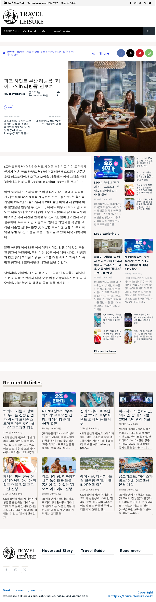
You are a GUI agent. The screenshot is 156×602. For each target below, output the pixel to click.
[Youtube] (149, 3)
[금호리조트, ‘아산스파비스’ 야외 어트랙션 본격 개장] (136, 465)
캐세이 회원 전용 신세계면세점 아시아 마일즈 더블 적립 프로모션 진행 (144, 190)
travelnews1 (17, 93)
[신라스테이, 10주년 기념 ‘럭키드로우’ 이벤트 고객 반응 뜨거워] (129, 162)
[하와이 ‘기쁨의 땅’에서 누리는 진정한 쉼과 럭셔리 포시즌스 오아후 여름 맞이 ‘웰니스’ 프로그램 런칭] (108, 246)
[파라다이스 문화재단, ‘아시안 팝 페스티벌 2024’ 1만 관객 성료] (129, 176)
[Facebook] (130, 3)
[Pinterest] (140, 53)
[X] (140, 3)
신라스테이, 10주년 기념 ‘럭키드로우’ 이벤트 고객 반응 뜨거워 (144, 162)
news (20, 51)
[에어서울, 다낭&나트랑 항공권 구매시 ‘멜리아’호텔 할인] (97, 465)
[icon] (4, 53)
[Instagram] (135, 3)
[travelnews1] (4, 94)
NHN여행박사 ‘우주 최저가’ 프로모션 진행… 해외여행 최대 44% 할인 (57, 417)
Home (11, 51)
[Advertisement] (97, 17)
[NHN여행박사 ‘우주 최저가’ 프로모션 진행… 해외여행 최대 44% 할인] (108, 167)
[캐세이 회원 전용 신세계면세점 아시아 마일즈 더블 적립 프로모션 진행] (129, 190)
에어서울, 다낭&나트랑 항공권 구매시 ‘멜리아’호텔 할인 (96, 480)
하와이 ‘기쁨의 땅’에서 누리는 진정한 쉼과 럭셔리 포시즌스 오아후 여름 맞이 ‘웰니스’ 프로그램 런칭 (108, 264)
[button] (148, 31)
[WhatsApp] (149, 53)
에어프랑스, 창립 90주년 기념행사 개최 (48, 122)
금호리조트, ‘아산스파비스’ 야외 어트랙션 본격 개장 (136, 480)
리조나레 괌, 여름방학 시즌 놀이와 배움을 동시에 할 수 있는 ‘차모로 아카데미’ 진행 (144, 204)
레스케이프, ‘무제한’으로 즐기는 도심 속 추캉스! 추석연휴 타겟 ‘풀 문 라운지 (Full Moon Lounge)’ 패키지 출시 (17, 127)
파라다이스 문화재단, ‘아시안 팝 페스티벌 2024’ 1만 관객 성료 (144, 176)
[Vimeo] (145, 3)
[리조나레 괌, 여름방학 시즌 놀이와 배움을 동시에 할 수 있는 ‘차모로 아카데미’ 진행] (129, 204)
